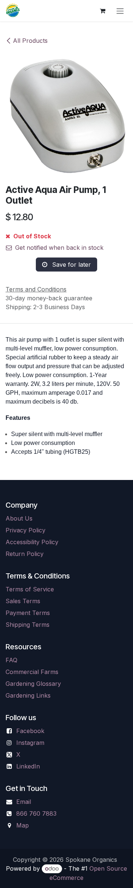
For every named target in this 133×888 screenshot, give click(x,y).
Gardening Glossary (33, 683)
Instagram (30, 742)
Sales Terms (23, 601)
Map (22, 825)
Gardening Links (28, 695)
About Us (19, 518)
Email (23, 801)
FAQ (11, 660)
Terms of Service (30, 589)
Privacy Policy (25, 530)
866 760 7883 (36, 813)
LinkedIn (28, 766)
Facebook (30, 731)
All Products (30, 40)
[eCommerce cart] (102, 10)
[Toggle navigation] (120, 10)
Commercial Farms (32, 671)
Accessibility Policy (32, 542)
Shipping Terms (28, 624)
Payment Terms (28, 612)
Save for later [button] (70, 264)
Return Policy (25, 553)
